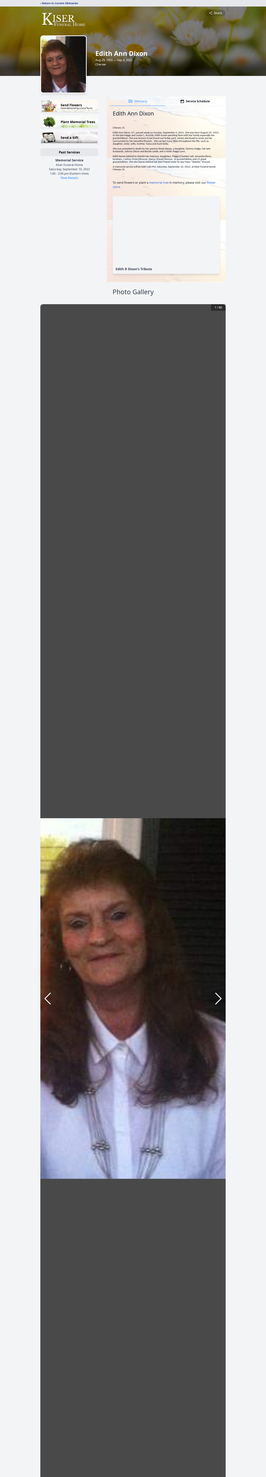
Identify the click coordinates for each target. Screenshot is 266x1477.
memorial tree (159, 183)
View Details (69, 178)
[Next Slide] (218, 998)
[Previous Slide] (47, 998)
